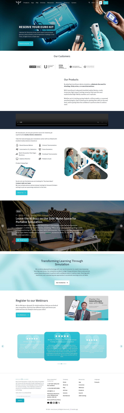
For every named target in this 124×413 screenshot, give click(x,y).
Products (26, 3)
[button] (62, 225)
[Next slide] (121, 226)
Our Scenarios (60, 283)
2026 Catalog (82, 396)
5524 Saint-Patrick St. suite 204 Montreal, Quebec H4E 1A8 (53, 395)
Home (64, 382)
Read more (23, 240)
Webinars (59, 3)
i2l (16, 215)
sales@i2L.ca (51, 391)
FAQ (37, 3)
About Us (20, 193)
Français (96, 382)
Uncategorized (36, 215)
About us (66, 3)
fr (97, 3)
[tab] (58, 363)
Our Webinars (21, 315)
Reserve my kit (24, 44)
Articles (42, 3)
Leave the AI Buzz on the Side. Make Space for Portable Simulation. (46, 220)
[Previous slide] (2, 226)
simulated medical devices (90, 90)
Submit (20, 400)
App (32, 3)
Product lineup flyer (22, 163)
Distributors (66, 396)
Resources (50, 3)
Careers (74, 3)
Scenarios (81, 385)
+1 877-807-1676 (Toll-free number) (53, 384)
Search (81, 393)
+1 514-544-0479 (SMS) (53, 388)
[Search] (89, 3)
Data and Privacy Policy (54, 400)
